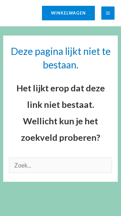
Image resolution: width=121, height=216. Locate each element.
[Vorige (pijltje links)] (9, 211)
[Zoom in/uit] (9, 198)
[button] (68, 13)
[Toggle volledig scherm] (28, 198)
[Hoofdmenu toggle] (108, 13)
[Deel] (48, 198)
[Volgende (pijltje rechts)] (28, 211)
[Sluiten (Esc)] (67, 198)
